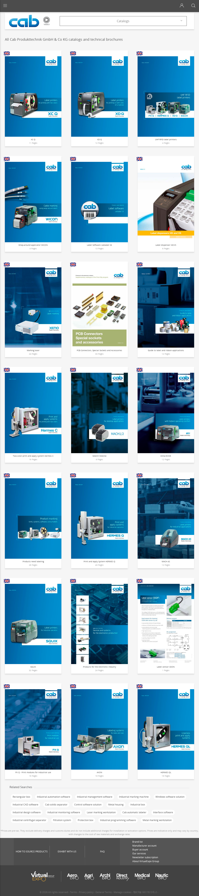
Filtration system (62, 820)
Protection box (85, 820)
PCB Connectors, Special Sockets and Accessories (99, 350)
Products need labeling (33, 561)
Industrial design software (27, 812)
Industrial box (137, 804)
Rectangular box (21, 796)
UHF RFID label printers (166, 139)
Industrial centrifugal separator (29, 820)
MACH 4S (166, 561)
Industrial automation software (53, 796)
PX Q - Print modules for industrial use (33, 772)
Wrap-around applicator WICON (33, 245)
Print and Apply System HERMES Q (99, 561)
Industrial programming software (118, 820)
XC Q (33, 139)
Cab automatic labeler (134, 812)
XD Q (99, 139)
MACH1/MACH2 (99, 456)
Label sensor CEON (166, 666)
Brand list (137, 841)
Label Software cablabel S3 (99, 245)
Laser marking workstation (101, 812)
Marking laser (33, 350)
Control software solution (87, 804)
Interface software (163, 812)
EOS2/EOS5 (166, 456)
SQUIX (33, 666)
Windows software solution (169, 796)
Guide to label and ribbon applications (166, 350)
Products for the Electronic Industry (99, 666)
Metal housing (116, 804)
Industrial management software (94, 796)
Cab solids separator (56, 804)
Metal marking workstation (157, 820)
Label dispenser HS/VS (165, 245)
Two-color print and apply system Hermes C (33, 456)
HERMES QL (166, 772)
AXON (99, 772)
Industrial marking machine (134, 796)
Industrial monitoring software (63, 812)
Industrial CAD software (25, 804)
